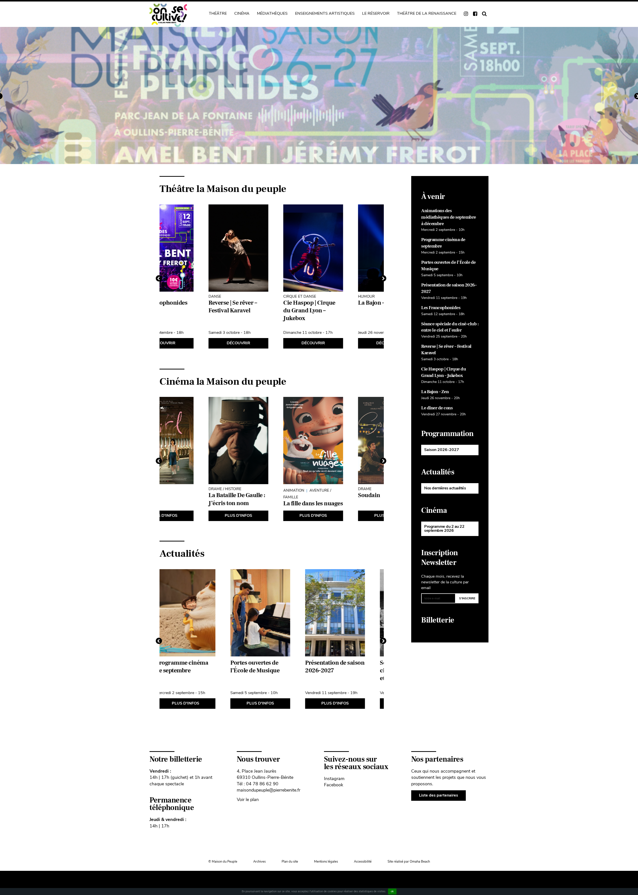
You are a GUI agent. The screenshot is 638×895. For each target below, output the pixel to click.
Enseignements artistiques (325, 13)
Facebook (333, 785)
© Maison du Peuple (222, 861)
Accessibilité (363, 861)
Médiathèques (272, 13)
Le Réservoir (376, 13)
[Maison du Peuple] (168, 15)
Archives (259, 861)
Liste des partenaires (438, 795)
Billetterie (437, 620)
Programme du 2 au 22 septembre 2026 (444, 528)
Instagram (334, 779)
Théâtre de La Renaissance (426, 13)
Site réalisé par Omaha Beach (409, 861)
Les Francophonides (440, 308)
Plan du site (290, 861)
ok (392, 891)
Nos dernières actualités (445, 488)
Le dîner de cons (437, 408)
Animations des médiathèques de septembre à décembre (448, 217)
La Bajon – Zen (435, 392)
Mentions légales (326, 861)
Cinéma (241, 13)
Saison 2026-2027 (441, 449)
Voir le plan (248, 800)
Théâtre (218, 13)
